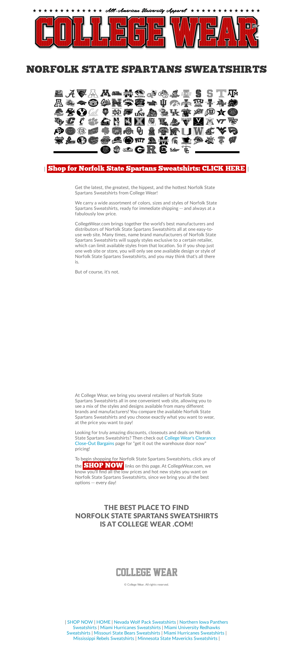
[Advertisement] (146, 334)
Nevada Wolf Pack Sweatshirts (145, 622)
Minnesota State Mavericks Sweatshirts (177, 638)
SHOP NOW (103, 465)
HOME (103, 622)
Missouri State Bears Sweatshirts (127, 633)
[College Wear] (146, 577)
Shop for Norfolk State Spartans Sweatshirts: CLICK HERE (146, 168)
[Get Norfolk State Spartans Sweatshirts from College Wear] (146, 49)
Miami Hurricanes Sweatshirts (130, 627)
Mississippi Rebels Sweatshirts (103, 638)
